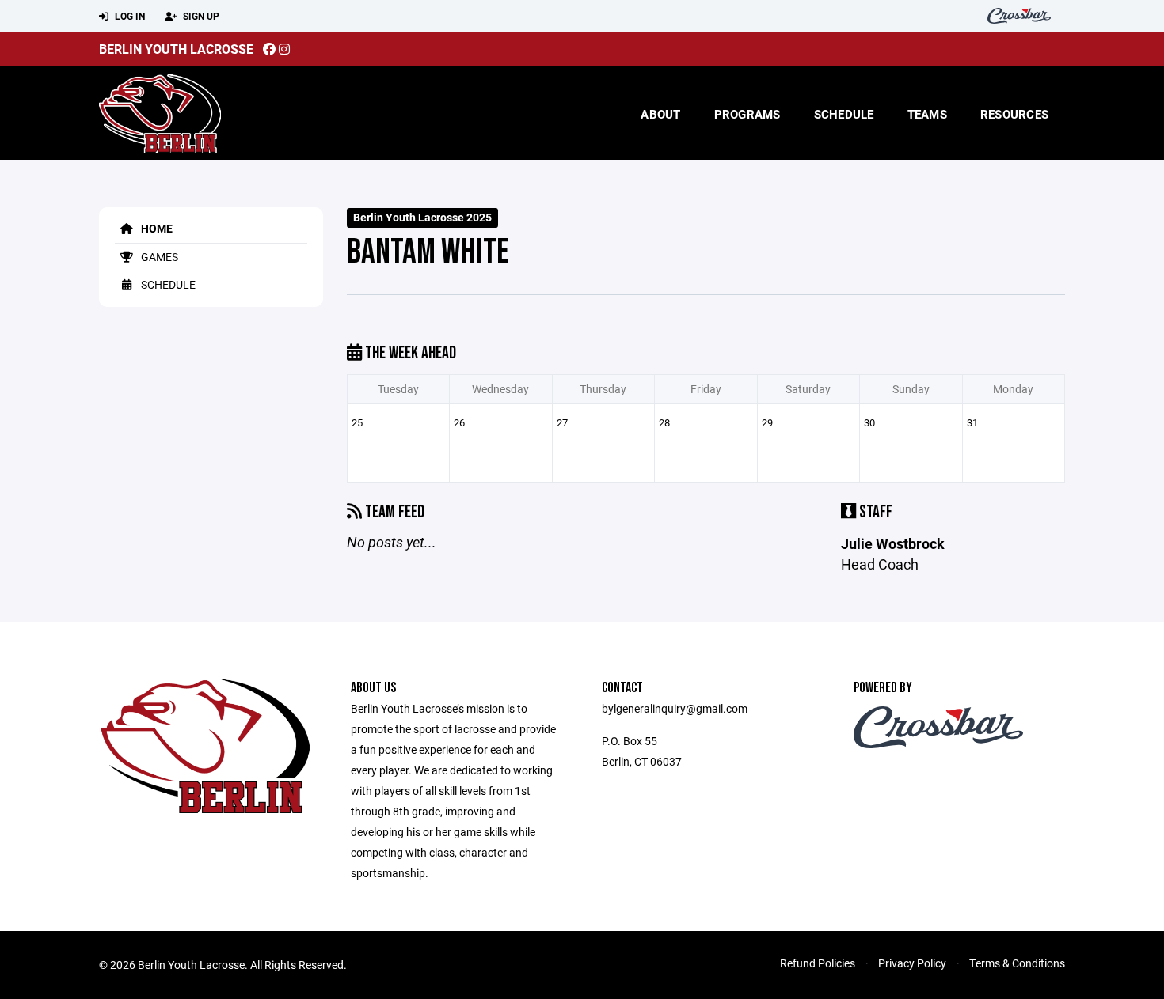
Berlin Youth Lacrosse (176, 48)
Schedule (844, 114)
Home (156, 228)
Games (158, 256)
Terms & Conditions (1017, 963)
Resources (1014, 114)
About (660, 114)
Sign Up (200, 15)
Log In (128, 15)
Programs (747, 114)
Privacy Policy (912, 963)
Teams (927, 114)
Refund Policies (817, 963)
